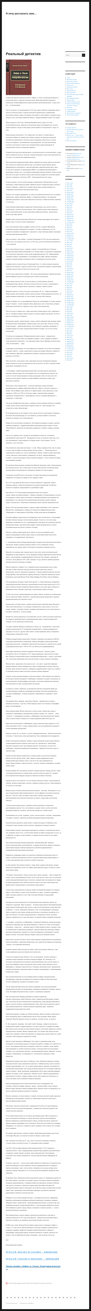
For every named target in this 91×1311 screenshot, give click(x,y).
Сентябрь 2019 (70, 326)
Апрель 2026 (70, 188)
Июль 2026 (69, 185)
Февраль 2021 (70, 295)
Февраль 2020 (70, 317)
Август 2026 (70, 183)
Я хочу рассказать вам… (21, 13)
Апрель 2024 (70, 229)
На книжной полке (71, 90)
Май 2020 (69, 311)
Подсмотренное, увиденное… (74, 113)
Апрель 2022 (70, 268)
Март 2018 (69, 360)
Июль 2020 (69, 308)
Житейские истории (72, 79)
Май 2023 (69, 246)
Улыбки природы (71, 111)
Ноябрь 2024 (70, 218)
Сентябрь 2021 (70, 281)
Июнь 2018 (69, 354)
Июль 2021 (69, 285)
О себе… (69, 77)
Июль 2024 (69, 224)
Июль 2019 (69, 330)
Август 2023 (70, 241)
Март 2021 (69, 293)
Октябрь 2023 (70, 237)
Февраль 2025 (70, 214)
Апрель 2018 (70, 358)
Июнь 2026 (69, 186)
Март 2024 (69, 231)
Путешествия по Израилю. (73, 83)
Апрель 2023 (70, 248)
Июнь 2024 (69, 226)
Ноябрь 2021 (70, 278)
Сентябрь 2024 (70, 222)
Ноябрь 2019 (70, 322)
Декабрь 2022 (70, 255)
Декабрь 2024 (70, 216)
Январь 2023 (70, 254)
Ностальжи (69, 107)
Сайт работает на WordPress (27, 1303)
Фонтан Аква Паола (72, 140)
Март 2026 (69, 190)
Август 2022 (70, 261)
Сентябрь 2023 (70, 239)
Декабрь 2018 (70, 343)
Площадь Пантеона (71, 127)
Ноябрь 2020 (70, 300)
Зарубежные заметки (72, 87)
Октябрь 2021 (70, 280)
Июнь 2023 (69, 244)
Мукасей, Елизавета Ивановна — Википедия (32, 1259)
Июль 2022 (69, 263)
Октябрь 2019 (70, 324)
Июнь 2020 (69, 309)
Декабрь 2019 (70, 321)
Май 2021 (69, 289)
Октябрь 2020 (70, 302)
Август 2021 (70, 283)
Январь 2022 (70, 274)
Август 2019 (70, 328)
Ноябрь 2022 (70, 257)
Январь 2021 (70, 296)
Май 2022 (69, 267)
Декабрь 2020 (70, 298)
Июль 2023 (69, 242)
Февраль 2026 (70, 192)
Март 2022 (69, 270)
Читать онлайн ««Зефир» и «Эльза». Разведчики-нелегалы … (33, 1267)
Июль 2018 (69, 352)
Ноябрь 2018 (70, 345)
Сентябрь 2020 (70, 304)
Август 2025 (70, 203)
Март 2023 (69, 250)
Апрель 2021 (70, 291)
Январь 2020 (70, 319)
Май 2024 (69, 227)
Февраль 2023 (70, 252)
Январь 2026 (70, 194)
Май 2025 (69, 209)
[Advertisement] (45, 38)
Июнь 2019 (69, 332)
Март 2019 (69, 337)
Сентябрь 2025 (70, 201)
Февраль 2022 (70, 272)
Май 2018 (69, 356)
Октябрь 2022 (70, 259)
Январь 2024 (70, 235)
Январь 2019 (70, 341)
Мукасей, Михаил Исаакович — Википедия (32, 1252)
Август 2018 (70, 350)
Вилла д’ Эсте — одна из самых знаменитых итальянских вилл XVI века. (75, 137)
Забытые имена (70, 100)
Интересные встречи (72, 81)
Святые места (70, 85)
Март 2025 (69, 213)
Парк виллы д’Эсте (71, 133)
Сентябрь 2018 (70, 349)
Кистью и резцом (71, 92)
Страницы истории (71, 109)
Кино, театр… (70, 89)
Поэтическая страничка (73, 115)
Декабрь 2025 (70, 196)
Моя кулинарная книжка (73, 98)
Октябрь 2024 (70, 220)
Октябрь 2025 (70, 200)
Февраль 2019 (70, 339)
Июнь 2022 (69, 265)
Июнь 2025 (69, 207)
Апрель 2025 (70, 211)
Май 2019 (69, 334)
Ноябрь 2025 (70, 198)
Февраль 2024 (70, 233)
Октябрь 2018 (70, 347)
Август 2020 (70, 306)
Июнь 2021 (69, 287)
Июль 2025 (69, 205)
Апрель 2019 (70, 335)
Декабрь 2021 (70, 276)
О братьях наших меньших (73, 102)
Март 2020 (69, 315)
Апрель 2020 (70, 313)
